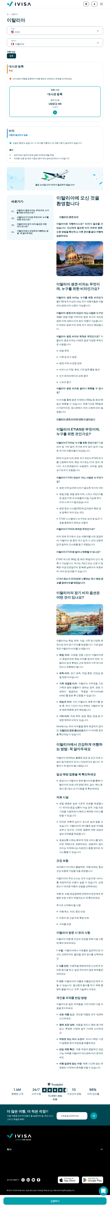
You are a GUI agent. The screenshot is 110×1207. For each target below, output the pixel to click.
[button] (100, 4)
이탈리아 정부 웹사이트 (72, 730)
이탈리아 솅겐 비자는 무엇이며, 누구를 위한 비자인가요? (30, 211)
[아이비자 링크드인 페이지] (28, 1180)
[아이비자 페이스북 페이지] (38, 1180)
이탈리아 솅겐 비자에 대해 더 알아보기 (75, 419)
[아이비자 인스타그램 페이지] (23, 1180)
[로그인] (94, 4)
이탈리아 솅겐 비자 (68, 216)
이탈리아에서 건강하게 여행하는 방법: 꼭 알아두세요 (29, 231)
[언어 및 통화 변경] (86, 4)
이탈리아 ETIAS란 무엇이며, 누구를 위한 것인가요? (30, 218)
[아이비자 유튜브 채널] (33, 1180)
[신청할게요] (93, 1115)
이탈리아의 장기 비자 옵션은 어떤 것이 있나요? (29, 225)
